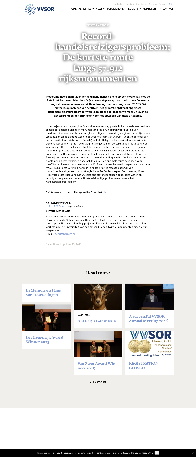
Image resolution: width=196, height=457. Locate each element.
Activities (85, 9)
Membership (150, 9)
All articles (98, 382)
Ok (157, 453)
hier (105, 192)
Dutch (171, 4)
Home (73, 9)
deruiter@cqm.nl (65, 234)
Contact (168, 9)
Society (133, 9)
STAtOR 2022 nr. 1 (56, 206)
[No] (192, 453)
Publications (115, 9)
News (99, 9)
